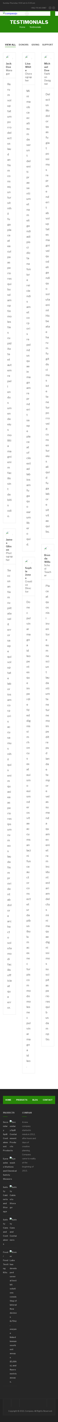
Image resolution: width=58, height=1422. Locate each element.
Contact (48, 1100)
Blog (35, 1100)
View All (10, 44)
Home (22, 27)
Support (47, 44)
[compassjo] (10, 13)
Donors (23, 44)
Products (21, 1100)
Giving (35, 44)
